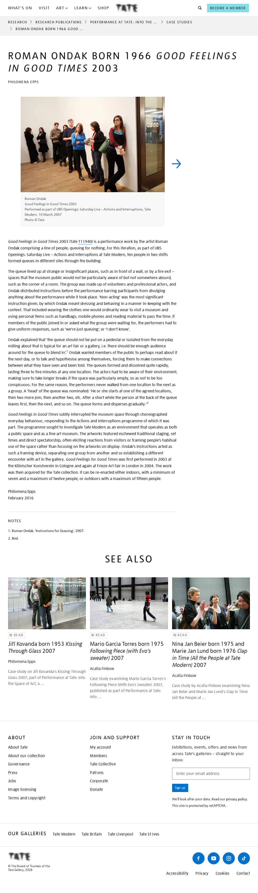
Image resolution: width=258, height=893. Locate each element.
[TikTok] (244, 858)
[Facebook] (198, 858)
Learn (81, 8)
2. (9, 538)
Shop (103, 8)
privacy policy (236, 799)
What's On (20, 8)
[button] (198, 8)
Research (17, 22)
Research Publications (59, 22)
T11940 (85, 241)
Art (60, 8)
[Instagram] (229, 858)
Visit (44, 8)
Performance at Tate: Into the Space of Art (134, 22)
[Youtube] (214, 858)
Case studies (179, 22)
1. (9, 531)
